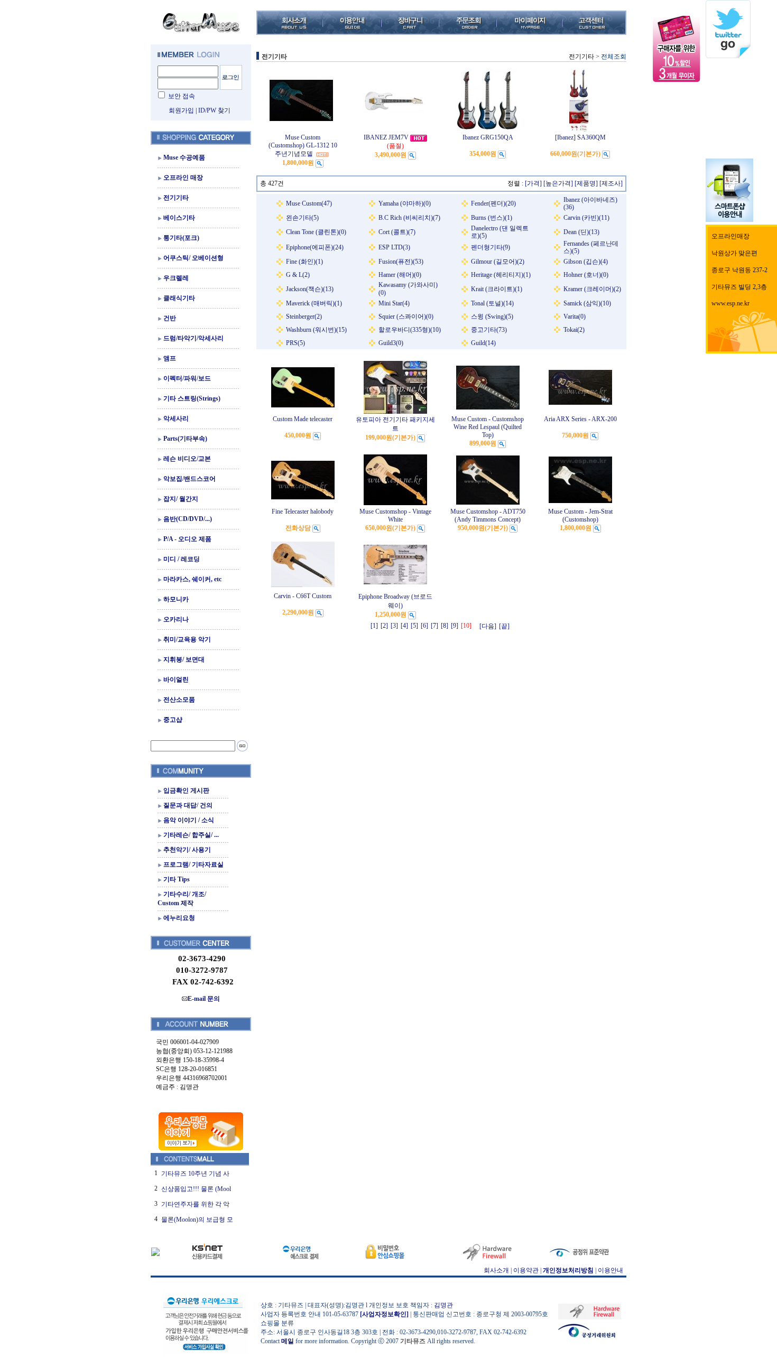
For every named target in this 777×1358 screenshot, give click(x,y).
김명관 (443, 1305)
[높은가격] (558, 183)
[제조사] (611, 183)
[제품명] (586, 183)
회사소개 (496, 1270)
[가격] (533, 183)
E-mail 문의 (204, 998)
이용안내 (610, 1270)
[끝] (504, 626)
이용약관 (526, 1270)
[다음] (487, 626)
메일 (287, 1341)
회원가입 (181, 110)
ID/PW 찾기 (214, 110)
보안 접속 (181, 96)
